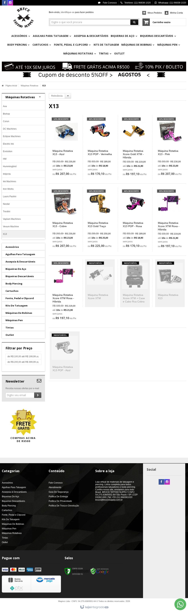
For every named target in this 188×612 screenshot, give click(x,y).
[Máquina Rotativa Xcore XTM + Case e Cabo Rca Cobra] (135, 283)
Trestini (6, 211)
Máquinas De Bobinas (13, 524)
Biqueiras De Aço (10, 496)
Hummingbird (10, 166)
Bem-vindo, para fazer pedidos (71, 12)
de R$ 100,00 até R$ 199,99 (23, 356)
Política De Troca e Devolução (64, 505)
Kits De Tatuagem (10, 519)
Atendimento (55, 487)
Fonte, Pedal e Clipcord (13, 515)
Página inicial (11, 85)
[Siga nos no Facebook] (4, 3)
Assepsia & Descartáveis (14, 492)
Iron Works (8, 189)
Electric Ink (8, 144)
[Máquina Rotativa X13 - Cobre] (65, 219)
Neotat (6, 204)
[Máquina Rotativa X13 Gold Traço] (100, 219)
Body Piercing (9, 505)
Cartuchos (7, 510)
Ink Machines (9, 181)
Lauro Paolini (9, 196)
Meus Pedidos (155, 13)
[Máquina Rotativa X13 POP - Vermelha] (100, 147)
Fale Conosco (109, 2)
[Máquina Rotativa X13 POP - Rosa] (135, 219)
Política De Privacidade (60, 501)
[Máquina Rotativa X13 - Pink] (170, 147)
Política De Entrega (58, 496)
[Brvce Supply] (23, 17)
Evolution (7, 151)
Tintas (5, 537)
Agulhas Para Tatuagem (14, 487)
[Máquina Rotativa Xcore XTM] (100, 283)
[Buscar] (134, 22)
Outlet (5, 542)
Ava (5, 106)
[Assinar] (37, 395)
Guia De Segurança (58, 492)
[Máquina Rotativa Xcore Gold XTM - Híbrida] (135, 147)
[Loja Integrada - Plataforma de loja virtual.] (94, 607)
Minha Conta (176, 13)
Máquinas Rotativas (29, 85)
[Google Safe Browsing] (100, 571)
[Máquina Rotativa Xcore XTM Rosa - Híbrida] (65, 291)
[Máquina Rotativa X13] (170, 283)
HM (4, 159)
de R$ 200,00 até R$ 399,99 (23, 362)
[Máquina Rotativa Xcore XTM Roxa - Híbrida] (170, 219)
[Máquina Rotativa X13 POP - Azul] (65, 355)
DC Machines (10, 129)
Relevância (57, 96)
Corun (6, 121)
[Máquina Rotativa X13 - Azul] (65, 147)
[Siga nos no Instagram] (10, 3)
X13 (5, 234)
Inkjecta (7, 174)
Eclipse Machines (12, 136)
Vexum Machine (11, 226)
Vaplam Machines (12, 219)
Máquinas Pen (9, 528)
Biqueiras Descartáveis (13, 501)
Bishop (6, 114)
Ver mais (67, 161)
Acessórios (7, 482)
